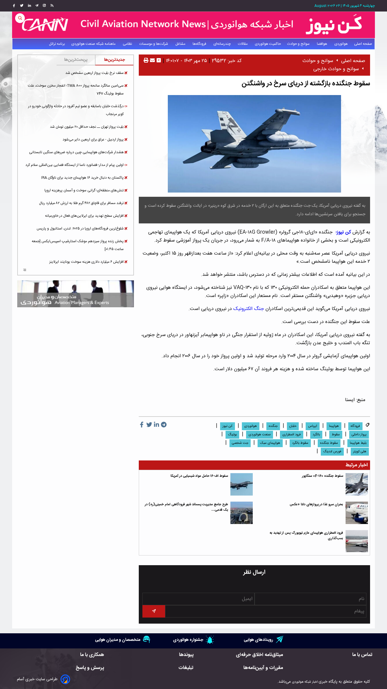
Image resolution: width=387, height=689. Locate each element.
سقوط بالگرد (300, 443)
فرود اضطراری (291, 434)
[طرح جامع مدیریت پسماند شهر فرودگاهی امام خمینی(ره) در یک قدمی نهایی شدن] (241, 513)
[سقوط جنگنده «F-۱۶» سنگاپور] (357, 484)
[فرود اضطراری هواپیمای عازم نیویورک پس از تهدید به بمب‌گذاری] (357, 541)
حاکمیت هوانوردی (268, 44)
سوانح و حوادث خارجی (336, 69)
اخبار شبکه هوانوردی (304, 681)
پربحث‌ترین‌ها (75, 60)
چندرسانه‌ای (222, 44)
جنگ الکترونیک (249, 309)
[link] (51, 5)
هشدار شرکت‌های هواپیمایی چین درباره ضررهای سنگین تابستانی (76, 152)
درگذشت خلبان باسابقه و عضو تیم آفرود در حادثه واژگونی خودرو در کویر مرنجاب (76, 110)
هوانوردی (341, 44)
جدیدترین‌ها (114, 60)
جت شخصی (240, 443)
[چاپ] (146, 61)
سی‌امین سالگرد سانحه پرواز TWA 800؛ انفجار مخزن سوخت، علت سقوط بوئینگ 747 (76, 90)
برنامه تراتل (57, 44)
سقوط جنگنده (329, 443)
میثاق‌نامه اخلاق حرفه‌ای (259, 655)
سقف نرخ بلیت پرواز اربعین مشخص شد (94, 73)
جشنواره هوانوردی (188, 639)
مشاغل (180, 44)
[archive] (24, 270)
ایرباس (312, 426)
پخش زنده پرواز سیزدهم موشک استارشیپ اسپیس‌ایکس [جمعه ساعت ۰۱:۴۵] (78, 245)
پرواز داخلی (359, 434)
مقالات (243, 44)
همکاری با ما (92, 655)
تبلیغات (186, 668)
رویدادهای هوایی (258, 639)
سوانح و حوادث (299, 44)
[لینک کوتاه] (158, 61)
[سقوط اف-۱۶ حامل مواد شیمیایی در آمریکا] (241, 484)
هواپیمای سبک (270, 443)
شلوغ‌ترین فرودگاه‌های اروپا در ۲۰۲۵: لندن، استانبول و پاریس (80, 229)
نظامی (128, 44)
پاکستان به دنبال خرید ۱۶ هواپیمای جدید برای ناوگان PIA (82, 178)
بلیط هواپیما (358, 443)
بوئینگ (232, 434)
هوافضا (322, 44)
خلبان (292, 426)
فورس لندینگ (332, 451)
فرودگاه (355, 426)
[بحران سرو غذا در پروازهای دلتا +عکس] (357, 513)
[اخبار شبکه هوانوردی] (193, 25)
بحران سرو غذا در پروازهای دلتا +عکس (316, 504)
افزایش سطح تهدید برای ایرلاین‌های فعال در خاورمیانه (84, 216)
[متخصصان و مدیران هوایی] (75, 293)
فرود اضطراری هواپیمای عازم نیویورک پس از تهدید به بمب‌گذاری (306, 535)
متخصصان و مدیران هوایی (117, 639)
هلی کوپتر (359, 451)
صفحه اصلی (363, 44)
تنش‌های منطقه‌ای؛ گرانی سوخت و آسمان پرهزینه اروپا (84, 190)
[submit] (153, 611)
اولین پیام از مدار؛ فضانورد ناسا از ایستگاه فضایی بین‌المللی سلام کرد (74, 165)
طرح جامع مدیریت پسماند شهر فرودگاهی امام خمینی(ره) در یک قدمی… (186, 507)
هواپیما (334, 426)
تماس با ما (362, 655)
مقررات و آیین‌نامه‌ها (263, 668)
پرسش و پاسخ (90, 668)
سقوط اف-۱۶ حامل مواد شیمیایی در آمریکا (199, 476)
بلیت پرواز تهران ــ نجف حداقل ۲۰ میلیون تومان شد (87, 127)
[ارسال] (151, 61)
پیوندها (186, 655)
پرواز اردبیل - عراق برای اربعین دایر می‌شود (93, 140)
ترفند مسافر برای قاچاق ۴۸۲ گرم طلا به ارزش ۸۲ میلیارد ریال (81, 203)
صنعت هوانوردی (260, 434)
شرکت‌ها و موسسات (154, 44)
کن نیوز (228, 426)
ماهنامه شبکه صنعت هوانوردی (93, 44)
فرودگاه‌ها (200, 44)
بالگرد (316, 434)
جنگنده (273, 426)
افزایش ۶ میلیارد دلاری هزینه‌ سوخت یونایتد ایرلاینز (86, 262)
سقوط (336, 434)
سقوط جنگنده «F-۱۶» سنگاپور (322, 476)
